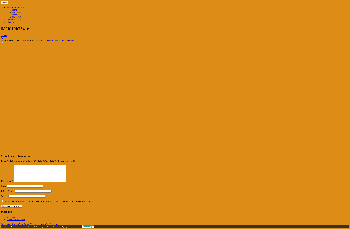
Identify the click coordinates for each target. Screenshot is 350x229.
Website (4, 196)
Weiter (4, 38)
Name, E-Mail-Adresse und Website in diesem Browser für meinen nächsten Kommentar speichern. (47, 201)
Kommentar (7, 181)
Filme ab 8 (16, 17)
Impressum (11, 217)
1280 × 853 (39, 40)
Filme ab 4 (16, 10)
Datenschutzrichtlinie (16, 219)
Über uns (10, 22)
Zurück (4, 35)
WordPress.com (51, 224)
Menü (4, 3)
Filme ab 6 (16, 12)
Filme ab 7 (16, 15)
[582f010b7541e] (83, 150)
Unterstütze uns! (14, 19)
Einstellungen (88, 226)
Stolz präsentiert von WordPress (15, 224)
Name (3, 186)
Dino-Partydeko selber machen (60, 40)
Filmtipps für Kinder (15, 7)
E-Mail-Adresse (8, 191)
